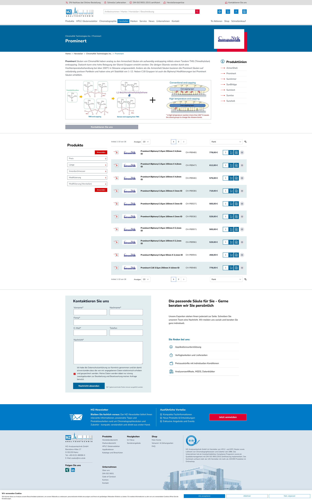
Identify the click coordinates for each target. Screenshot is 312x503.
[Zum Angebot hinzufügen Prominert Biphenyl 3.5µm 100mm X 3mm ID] (236, 216)
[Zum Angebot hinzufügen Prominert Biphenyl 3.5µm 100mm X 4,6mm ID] (236, 178)
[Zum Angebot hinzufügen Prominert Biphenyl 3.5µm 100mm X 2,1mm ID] (236, 242)
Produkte (107, 436)
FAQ (153, 446)
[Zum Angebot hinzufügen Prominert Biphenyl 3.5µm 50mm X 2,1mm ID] (236, 255)
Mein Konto (156, 440)
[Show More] (118, 152)
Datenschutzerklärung (97, 367)
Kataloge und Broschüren (112, 452)
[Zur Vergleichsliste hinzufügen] (242, 152)
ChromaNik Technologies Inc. (99, 53)
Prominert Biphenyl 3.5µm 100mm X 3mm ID (161, 216)
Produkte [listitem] (69, 21)
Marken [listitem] (134, 21)
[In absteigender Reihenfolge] (245, 142)
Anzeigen (137, 142)
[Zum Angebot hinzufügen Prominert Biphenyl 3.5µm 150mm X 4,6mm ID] (236, 165)
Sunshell (230, 100)
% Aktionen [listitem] (216, 21)
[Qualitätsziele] (193, 440)
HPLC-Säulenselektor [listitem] (86, 21)
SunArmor (231, 78)
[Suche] (197, 11)
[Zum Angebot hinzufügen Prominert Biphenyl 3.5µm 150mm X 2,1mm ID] (236, 229)
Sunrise (230, 95)
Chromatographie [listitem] (108, 21)
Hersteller (78, 53)
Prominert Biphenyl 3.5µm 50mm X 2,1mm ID (162, 255)
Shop (154, 436)
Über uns (106, 470)
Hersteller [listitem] (123, 21)
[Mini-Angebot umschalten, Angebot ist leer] (244, 11)
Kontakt (105, 483)
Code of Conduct (109, 476)
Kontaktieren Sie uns (237, 2)
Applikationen (108, 449)
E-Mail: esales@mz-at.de (75, 458)
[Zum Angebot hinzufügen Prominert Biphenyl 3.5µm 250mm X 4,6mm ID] (236, 152)
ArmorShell (232, 67)
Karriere (105, 480)
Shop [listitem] (226, 21)
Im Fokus (130, 440)
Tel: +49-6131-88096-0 (75, 455)
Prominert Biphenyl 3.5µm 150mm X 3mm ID (161, 203)
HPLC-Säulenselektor (111, 446)
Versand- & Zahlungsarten (162, 443)
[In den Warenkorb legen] (231, 152)
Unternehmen (109, 466)
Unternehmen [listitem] (163, 21)
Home (68, 53)
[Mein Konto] (236, 11)
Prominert (231, 73)
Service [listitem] (143, 21)
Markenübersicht (109, 443)
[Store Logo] (79, 11)
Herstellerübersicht (110, 440)
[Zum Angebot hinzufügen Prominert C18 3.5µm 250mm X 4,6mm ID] (236, 267)
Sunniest (230, 89)
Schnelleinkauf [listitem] (238, 21)
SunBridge (231, 84)
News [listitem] (151, 21)
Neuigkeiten (133, 436)
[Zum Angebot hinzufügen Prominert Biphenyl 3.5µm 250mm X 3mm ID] (236, 190)
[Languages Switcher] (219, 11)
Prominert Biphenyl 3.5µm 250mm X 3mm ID (161, 191)
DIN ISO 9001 (108, 473)
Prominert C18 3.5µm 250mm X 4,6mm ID (160, 267)
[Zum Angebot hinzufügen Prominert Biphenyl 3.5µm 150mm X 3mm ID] (236, 203)
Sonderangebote (134, 443)
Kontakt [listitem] (175, 21)
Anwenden (101, 152)
